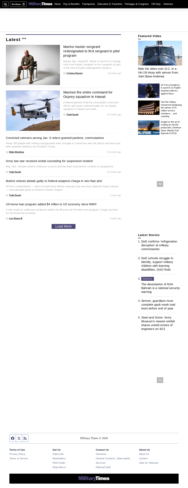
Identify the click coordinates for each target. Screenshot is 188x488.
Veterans (168, 4)
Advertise (101, 454)
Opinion (147, 278)
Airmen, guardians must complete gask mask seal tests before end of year (158, 304)
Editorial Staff (103, 467)
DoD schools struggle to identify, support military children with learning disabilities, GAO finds (157, 264)
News (57, 4)
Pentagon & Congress (137, 4)
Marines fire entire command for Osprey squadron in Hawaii (88, 94)
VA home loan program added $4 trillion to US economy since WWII (51, 204)
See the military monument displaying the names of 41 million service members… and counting (171, 109)
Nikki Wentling (16, 152)
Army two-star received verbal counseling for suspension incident (49, 161)
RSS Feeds (59, 462)
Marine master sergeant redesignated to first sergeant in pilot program (91, 51)
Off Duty (156, 4)
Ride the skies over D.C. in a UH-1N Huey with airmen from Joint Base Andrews (158, 72)
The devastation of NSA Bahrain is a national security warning (160, 288)
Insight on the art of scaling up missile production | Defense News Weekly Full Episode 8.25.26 (171, 128)
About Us (144, 454)
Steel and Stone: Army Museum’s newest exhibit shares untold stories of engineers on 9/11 (158, 323)
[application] (160, 53)
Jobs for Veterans (148, 462)
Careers (143, 458)
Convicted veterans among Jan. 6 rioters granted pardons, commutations (55, 137)
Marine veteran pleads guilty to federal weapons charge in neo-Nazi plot (54, 181)
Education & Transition (110, 4)
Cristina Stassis (75, 73)
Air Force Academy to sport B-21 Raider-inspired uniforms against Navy (171, 89)
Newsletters (59, 458)
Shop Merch (59, 467)
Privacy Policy (17, 454)
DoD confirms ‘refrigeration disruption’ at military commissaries (159, 245)
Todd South (72, 114)
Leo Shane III (15, 218)
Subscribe (58, 454)
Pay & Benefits (71, 4)
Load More (63, 226)
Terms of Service (18, 458)
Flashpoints (88, 4)
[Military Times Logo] (40, 4)
